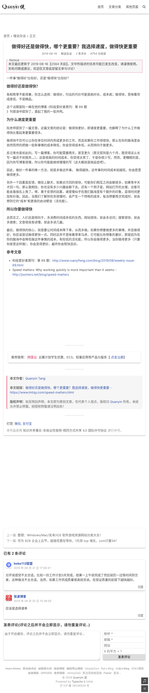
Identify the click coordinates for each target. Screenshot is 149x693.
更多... (117, 673)
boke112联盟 (23, 563)
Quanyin (116, 402)
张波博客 (20, 596)
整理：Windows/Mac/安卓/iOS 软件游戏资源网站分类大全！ (60, 535)
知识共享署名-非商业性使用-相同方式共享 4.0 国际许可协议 (65, 430)
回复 (140, 587)
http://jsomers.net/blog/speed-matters (40, 274)
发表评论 (124, 657)
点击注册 (116, 357)
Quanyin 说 (80, 677)
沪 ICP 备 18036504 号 (74, 685)
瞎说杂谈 (19, 36)
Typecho (77, 681)
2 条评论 (81, 53)
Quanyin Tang (35, 378)
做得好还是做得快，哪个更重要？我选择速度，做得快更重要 (74, 46)
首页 (101, 7)
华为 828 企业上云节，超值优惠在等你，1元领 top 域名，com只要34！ (68, 541)
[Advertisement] (74, 22)
